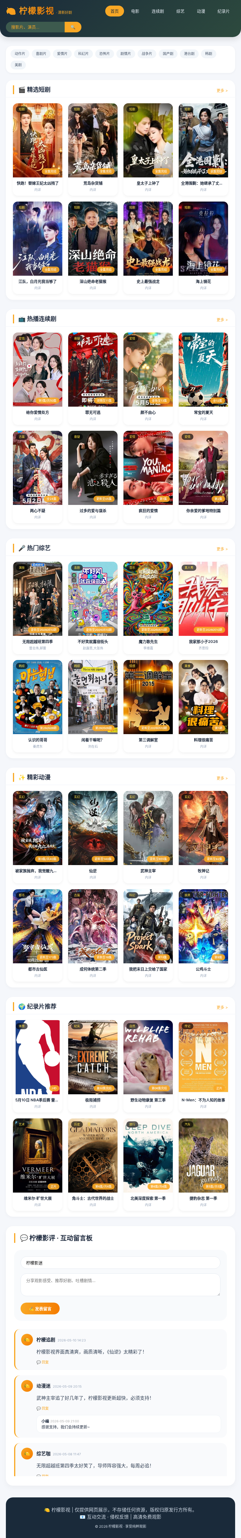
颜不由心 (148, 412)
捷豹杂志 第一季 (203, 1198)
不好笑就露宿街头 (93, 641)
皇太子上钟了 (148, 183)
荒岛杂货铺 (93, 183)
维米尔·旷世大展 (38, 1198)
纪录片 (223, 11)
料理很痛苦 (203, 739)
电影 (135, 11)
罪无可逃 (93, 412)
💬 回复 (42, 1362)
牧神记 (203, 870)
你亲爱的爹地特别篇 (203, 510)
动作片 (20, 53)
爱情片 (62, 53)
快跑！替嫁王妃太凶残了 (38, 183)
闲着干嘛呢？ (92, 739)
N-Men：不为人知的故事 (203, 1100)
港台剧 (189, 53)
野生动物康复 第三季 (148, 1100)
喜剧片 (41, 53)
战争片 (147, 53)
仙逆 (93, 870)
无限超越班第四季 (37, 641)
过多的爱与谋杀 (93, 510)
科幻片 (83, 53)
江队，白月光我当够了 (38, 281)
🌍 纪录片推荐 (37, 1006)
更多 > (222, 90)
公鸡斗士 (203, 969)
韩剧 (208, 53)
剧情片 (125, 53)
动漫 (201, 11)
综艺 (180, 11)
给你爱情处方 (37, 412)
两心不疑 (37, 510)
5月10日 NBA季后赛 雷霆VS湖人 (43, 1100)
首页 (115, 11)
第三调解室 (148, 739)
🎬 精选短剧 (34, 89)
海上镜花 (203, 281)
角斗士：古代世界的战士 (93, 1198)
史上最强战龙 (148, 281)
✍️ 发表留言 (40, 1308)
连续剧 (158, 11)
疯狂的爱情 (148, 510)
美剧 (18, 65)
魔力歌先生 (148, 641)
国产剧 (168, 53)
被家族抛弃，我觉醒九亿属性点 (42, 870)
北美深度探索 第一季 (148, 1198)
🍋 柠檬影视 (30, 11)
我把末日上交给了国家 (148, 969)
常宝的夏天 (203, 412)
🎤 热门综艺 (34, 548)
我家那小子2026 (203, 641)
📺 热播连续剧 (37, 318)
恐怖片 (104, 53)
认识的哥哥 (37, 739)
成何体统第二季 (93, 969)
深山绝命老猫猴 (93, 281)
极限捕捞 (93, 1100)
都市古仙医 (37, 969)
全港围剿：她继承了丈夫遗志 (206, 183)
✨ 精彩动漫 (34, 777)
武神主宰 (148, 870)
